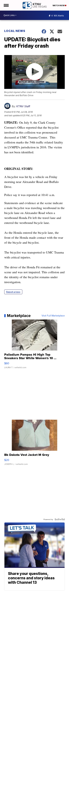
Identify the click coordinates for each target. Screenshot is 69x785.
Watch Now (59, 5)
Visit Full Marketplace (53, 315)
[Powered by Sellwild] (59, 519)
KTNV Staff (23, 106)
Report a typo (13, 292)
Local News (14, 31)
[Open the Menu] (6, 5)
